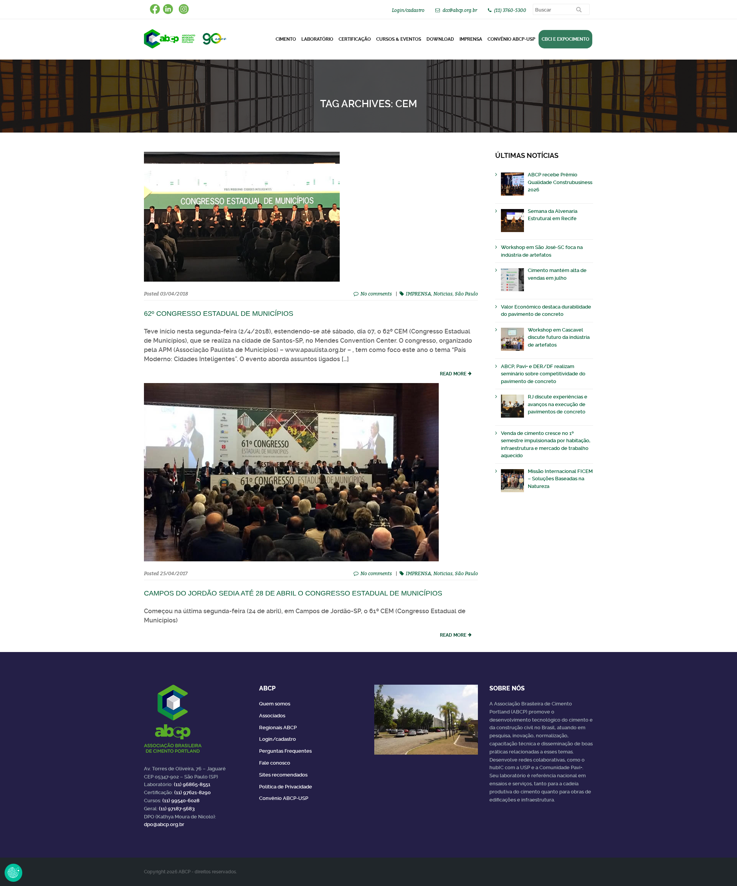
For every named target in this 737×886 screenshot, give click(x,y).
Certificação (355, 39)
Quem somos (274, 704)
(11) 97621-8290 (192, 792)
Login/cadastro (408, 10)
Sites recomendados (283, 775)
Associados (272, 715)
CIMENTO (286, 39)
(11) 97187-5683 (177, 808)
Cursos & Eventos (398, 39)
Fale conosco (274, 763)
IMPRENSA (418, 293)
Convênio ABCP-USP (511, 39)
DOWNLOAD (440, 39)
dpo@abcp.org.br (164, 824)
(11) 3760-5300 (510, 10)
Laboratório (317, 39)
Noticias (443, 293)
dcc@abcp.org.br (460, 10)
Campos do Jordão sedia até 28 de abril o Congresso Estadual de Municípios (293, 593)
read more (453, 374)
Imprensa (470, 39)
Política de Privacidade (285, 787)
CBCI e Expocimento (565, 39)
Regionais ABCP (278, 727)
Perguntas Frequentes (285, 751)
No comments (376, 293)
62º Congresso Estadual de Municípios (218, 313)
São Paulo (466, 293)
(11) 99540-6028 (181, 800)
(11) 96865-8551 (192, 784)
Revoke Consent (13, 872)
